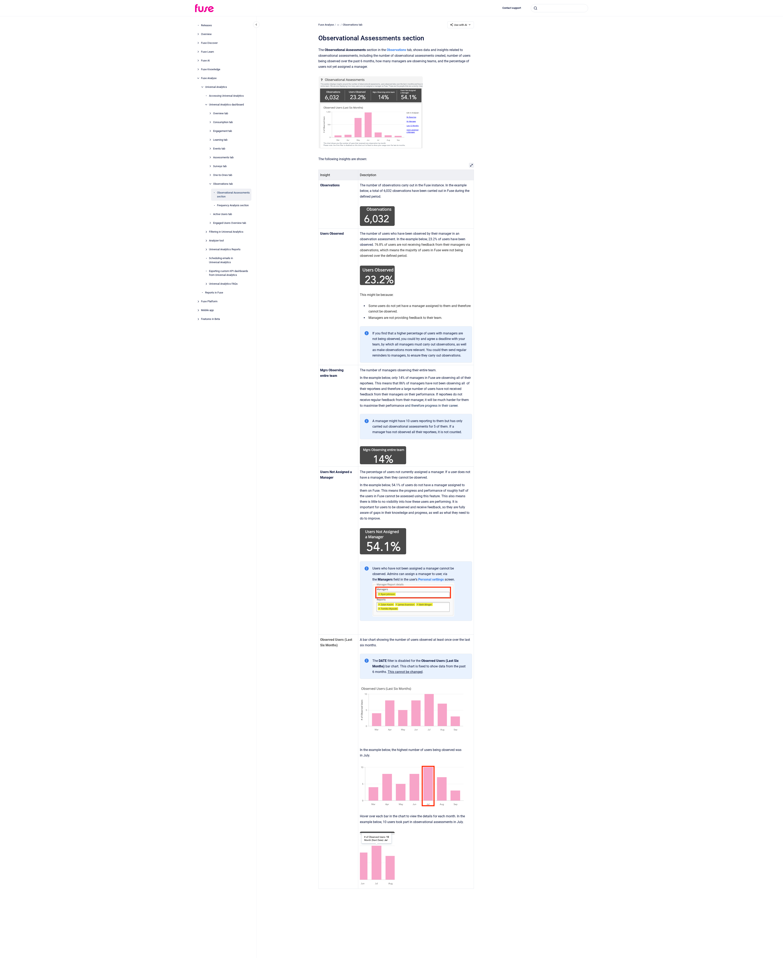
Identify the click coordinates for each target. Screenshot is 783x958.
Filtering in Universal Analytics (226, 231)
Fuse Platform (209, 301)
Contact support (511, 7)
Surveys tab (220, 166)
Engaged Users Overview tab (229, 222)
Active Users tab (222, 214)
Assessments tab (223, 157)
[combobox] (559, 8)
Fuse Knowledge (210, 69)
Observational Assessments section (233, 194)
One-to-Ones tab (222, 175)
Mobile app (207, 310)
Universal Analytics (216, 86)
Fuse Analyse (209, 78)
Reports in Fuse (214, 292)
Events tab (219, 148)
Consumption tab (223, 122)
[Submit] (535, 8)
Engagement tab (222, 130)
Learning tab (220, 139)
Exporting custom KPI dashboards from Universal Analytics (228, 273)
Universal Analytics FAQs (223, 283)
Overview (206, 34)
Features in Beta (210, 318)
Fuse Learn (207, 51)
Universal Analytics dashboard (226, 104)
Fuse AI (205, 60)
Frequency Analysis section (233, 205)
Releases (206, 25)
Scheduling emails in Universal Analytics (221, 260)
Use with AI (460, 24)
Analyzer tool (216, 240)
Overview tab (220, 113)
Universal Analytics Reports (225, 249)
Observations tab (223, 183)
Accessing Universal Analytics (226, 95)
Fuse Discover (209, 42)
